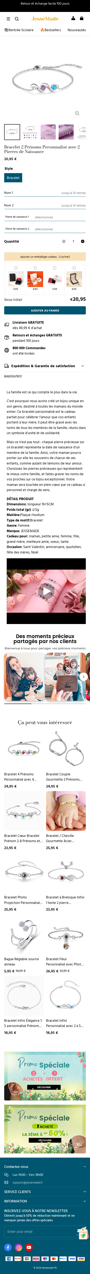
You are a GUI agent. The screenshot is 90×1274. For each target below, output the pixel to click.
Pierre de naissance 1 (17, 217)
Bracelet (13, 177)
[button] (8, 19)
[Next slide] (84, 677)
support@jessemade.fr (28, 1182)
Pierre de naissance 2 (17, 229)
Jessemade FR (49, 1268)
